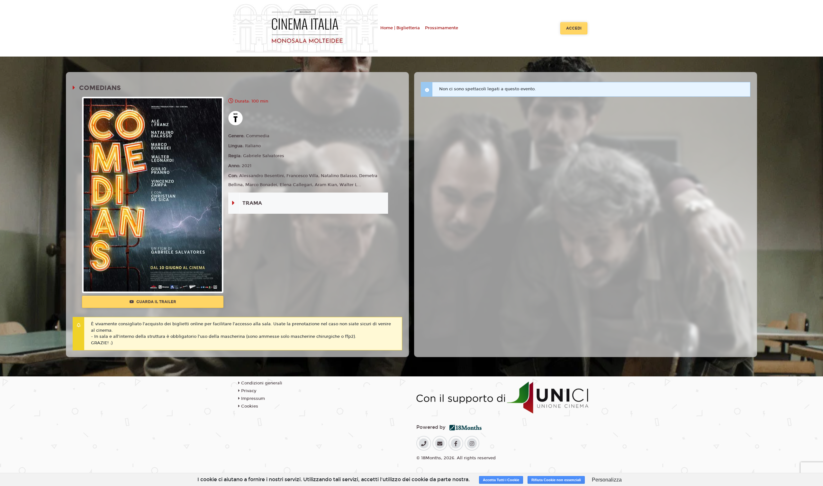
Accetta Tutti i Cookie (501, 480)
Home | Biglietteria (400, 28)
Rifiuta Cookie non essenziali (556, 480)
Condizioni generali (261, 383)
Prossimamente (441, 28)
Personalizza (607, 479)
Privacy (248, 390)
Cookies (249, 406)
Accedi (574, 28)
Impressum (252, 398)
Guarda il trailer (155, 302)
